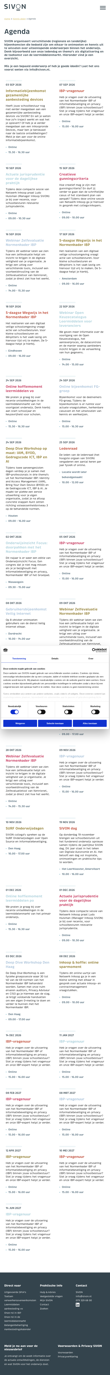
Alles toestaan (90, 723)
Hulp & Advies (48, 1292)
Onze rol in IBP (12, 1312)
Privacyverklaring (68, 1356)
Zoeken (44, 1308)
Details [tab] (55, 658)
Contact (44, 1304)
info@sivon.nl (84, 1296)
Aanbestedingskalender (17, 1329)
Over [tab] (90, 658)
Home (7, 18)
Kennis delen (19, 18)
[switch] (41, 712)
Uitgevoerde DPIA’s (15, 1292)
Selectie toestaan (55, 723)
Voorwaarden (65, 1352)
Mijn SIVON (46, 1300)
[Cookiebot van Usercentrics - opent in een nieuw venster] (94, 650)
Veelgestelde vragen (51, 1296)
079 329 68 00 (84, 1300)
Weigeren (20, 723)
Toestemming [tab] (19, 658)
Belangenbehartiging (16, 1325)
